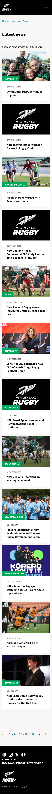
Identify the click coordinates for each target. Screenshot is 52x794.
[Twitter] (17, 755)
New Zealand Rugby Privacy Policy (22, 763)
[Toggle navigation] (47, 7)
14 (19, 733)
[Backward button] (5, 734)
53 (42, 733)
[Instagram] (11, 755)
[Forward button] (47, 734)
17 (30, 733)
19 (37, 733)
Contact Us (9, 759)
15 (22, 733)
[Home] (9, 776)
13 (15, 733)
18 (33, 733)
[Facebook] (23, 755)
